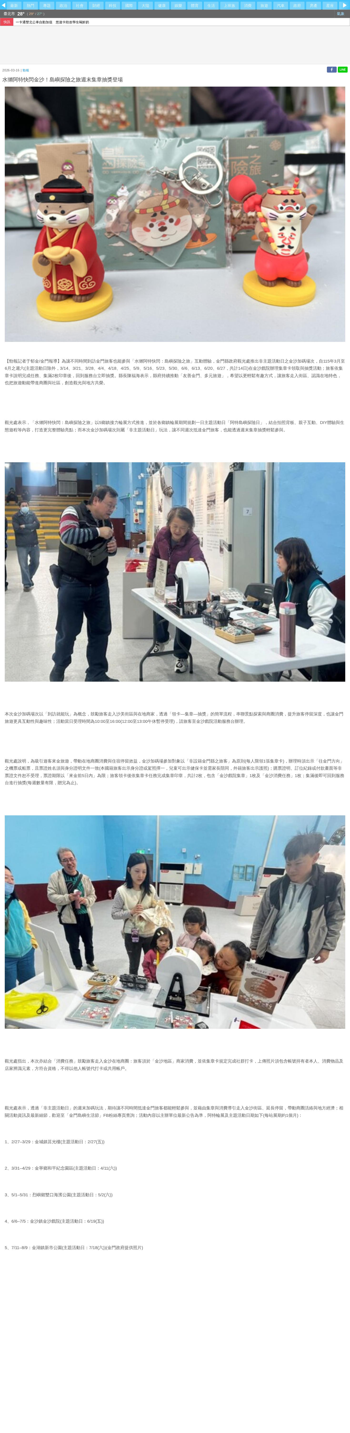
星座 (330, 6)
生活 (211, 6)
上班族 (229, 6)
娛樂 (178, 6)
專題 (47, 6)
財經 (96, 6)
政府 (297, 6)
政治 (63, 6)
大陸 (145, 6)
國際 (129, 6)
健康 (162, 6)
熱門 (30, 6)
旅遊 (264, 6)
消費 (248, 6)
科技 (112, 6)
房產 (313, 6)
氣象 (341, 14)
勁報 (26, 70)
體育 (195, 6)
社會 (80, 6)
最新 (14, 6)
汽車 (281, 6)
